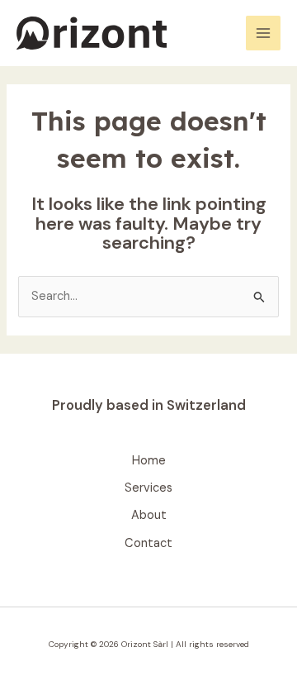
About (149, 515)
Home (149, 461)
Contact (148, 543)
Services (148, 488)
